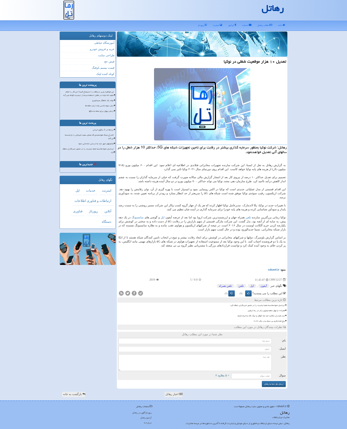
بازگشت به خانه (73, 394)
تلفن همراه (225, 285)
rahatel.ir (273, 269)
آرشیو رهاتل (146, 418)
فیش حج (109, 61)
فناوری (78, 211)
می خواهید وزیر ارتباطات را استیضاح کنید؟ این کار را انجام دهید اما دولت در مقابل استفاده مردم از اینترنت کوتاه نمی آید (88, 93)
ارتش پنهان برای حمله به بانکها (101, 111)
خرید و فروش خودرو (102, 49)
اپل (162, 217)
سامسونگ (138, 217)
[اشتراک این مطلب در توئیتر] (128, 292)
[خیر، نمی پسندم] (231, 293)
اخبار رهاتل (172, 394)
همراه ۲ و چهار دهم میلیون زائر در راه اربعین (266, 310)
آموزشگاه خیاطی (104, 42)
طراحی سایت (106, 55)
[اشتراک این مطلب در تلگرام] (140, 292)
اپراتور (231, 25)
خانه (280, 25)
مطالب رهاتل (263, 25)
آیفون (263, 285)
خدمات (245, 25)
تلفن (248, 217)
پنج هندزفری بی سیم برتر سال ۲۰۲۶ (269, 321)
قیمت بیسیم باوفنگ (103, 67)
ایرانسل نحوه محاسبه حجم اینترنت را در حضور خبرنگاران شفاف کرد (257, 305)
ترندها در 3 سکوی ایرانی (103, 130)
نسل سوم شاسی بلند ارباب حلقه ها (99, 106)
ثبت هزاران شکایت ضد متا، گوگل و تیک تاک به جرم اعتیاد (261, 316)
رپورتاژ (201, 25)
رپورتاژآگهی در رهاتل (142, 413)
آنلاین (107, 211)
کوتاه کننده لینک (105, 74)
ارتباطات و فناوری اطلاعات (93, 200)
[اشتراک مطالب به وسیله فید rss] (121, 292)
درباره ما (148, 423)
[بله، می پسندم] (248, 293)
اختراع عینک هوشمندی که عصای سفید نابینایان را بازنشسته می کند (89, 136)
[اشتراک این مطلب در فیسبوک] (134, 292)
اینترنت (216, 25)
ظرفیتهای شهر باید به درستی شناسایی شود (96, 144)
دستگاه (106, 221)
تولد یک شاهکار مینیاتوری (103, 100)
